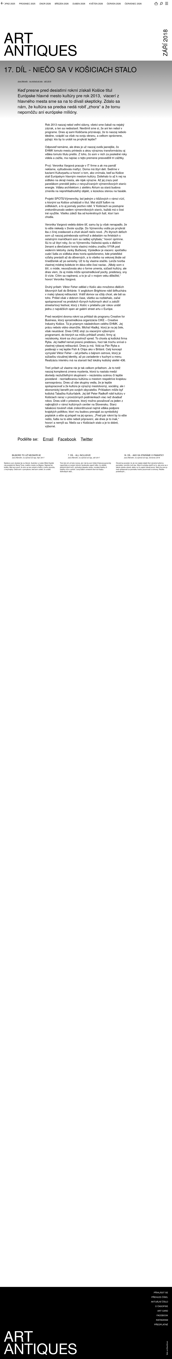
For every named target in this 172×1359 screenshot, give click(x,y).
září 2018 (47, 81)
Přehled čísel (159, 1296)
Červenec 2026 (133, 3)
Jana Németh (23, 81)
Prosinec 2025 (27, 3)
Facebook (162, 1315)
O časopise (161, 1306)
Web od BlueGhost (167, 1348)
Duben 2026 (79, 3)
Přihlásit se (161, 1292)
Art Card (162, 1310)
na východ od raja (35, 81)
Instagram (162, 1319)
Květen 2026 (96, 3)
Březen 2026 (62, 3)
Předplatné (161, 1324)
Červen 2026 (114, 3)
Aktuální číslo (159, 1301)
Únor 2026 (45, 3)
